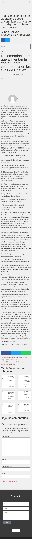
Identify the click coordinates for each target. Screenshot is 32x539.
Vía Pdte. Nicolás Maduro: (26, 393)
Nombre (5, 459)
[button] (6, 353)
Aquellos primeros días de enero (10, 405)
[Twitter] (7, 40)
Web (3, 473)
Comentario (6, 436)
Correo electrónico (8, 466)
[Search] (30, 46)
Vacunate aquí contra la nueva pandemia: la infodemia (27, 379)
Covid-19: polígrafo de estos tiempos (11, 378)
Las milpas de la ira (11, 392)
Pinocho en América (27, 405)
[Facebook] (3, 40)
